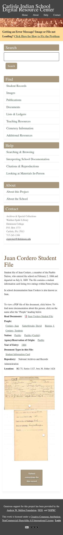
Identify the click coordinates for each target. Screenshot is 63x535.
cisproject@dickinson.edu (18, 239)
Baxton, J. (50, 325)
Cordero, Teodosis (14, 330)
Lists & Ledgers (16, 114)
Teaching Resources (18, 121)
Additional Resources (19, 135)
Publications (13, 100)
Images (10, 93)
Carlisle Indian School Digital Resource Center (28, 6)
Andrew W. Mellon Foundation (21, 510)
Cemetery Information (19, 128)
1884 (24, 344)
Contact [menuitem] (56, 15)
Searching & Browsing (20, 152)
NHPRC (52, 510)
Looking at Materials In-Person (25, 173)
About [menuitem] (36, 15)
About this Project (17, 191)
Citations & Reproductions (22, 166)
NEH (40, 510)
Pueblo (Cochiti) (32, 335)
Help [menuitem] (46, 15)
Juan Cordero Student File (40, 316)
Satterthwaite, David (32, 325)
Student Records (16, 86)
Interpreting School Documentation (27, 159)
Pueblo (17, 335)
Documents (13, 107)
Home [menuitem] (25, 15)
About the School (17, 199)
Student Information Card (18, 354)
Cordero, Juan (12, 325)
